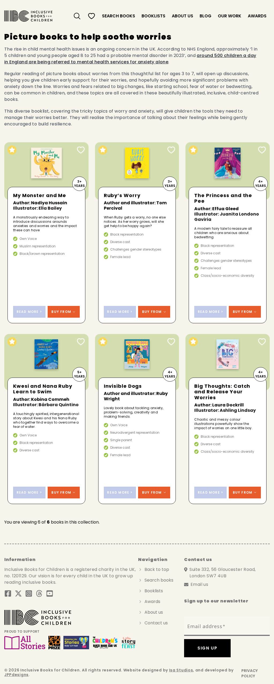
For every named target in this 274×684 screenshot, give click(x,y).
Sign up (207, 648)
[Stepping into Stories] (76, 642)
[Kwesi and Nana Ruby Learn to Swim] (46, 362)
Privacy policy (249, 673)
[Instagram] (28, 593)
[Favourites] (91, 16)
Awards (257, 16)
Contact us (156, 623)
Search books (158, 580)
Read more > (29, 311)
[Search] (77, 16)
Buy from (61, 311)
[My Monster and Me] (46, 171)
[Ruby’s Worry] (137, 171)
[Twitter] (18, 593)
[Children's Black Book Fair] (105, 642)
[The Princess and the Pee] (227, 171)
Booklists (153, 16)
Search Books (118, 16)
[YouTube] (49, 593)
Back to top (156, 569)
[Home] (28, 15)
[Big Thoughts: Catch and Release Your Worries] (227, 362)
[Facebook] (8, 593)
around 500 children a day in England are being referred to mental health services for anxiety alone (130, 58)
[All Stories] (24, 642)
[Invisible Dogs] (137, 362)
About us (182, 16)
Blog (205, 16)
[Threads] (39, 593)
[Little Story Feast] (128, 642)
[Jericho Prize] (54, 642)
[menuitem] (77, 16)
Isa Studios (181, 670)
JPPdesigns (16, 674)
